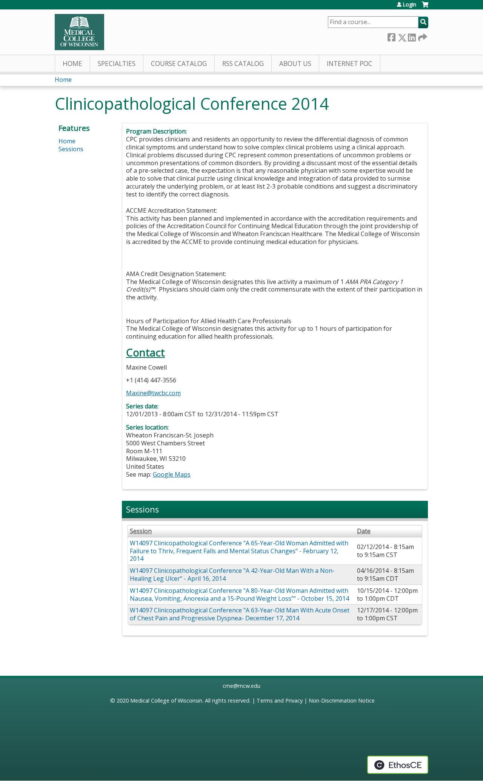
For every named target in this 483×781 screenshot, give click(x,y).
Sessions (70, 149)
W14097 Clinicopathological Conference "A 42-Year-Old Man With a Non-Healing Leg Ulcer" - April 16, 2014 (232, 574)
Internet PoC (349, 63)
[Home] (79, 32)
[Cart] (425, 7)
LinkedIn (411, 36)
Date (364, 531)
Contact (145, 352)
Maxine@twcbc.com (153, 393)
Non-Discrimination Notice (342, 700)
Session (141, 531)
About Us (295, 63)
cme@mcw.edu (241, 685)
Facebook (391, 36)
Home (72, 63)
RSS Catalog (243, 63)
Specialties (116, 63)
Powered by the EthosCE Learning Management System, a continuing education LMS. (397, 765)
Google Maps (172, 474)
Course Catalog (179, 63)
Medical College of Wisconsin (166, 700)
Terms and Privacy (280, 700)
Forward (422, 36)
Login (409, 4)
